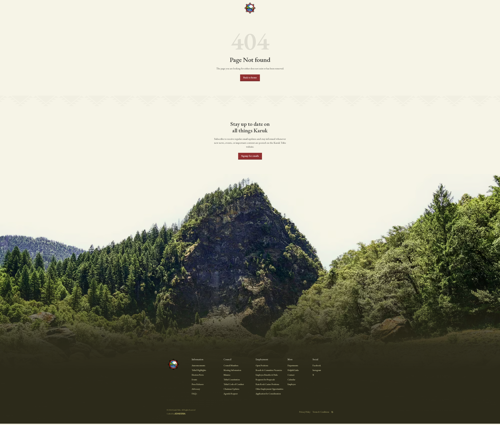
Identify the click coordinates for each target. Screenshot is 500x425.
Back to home (250, 77)
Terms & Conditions (320, 412)
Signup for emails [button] (250, 155)
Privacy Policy (304, 412)
